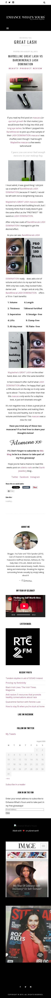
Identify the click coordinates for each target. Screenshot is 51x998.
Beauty (14, 68)
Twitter (15, 477)
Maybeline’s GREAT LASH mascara (22, 202)
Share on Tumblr (26, 487)
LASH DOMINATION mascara (25, 135)
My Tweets (11, 734)
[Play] (9, 614)
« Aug (8, 778)
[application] (25, 606)
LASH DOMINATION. (23, 216)
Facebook (24, 477)
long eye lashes (14, 128)
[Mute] (38, 614)
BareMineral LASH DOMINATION (22, 292)
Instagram (35, 477)
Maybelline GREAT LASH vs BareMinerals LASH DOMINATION (25, 60)
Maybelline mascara (19, 142)
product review (31, 68)
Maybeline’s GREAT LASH (19, 372)
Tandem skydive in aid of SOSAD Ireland (24, 678)
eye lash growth (15, 121)
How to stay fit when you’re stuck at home (25, 706)
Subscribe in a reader (15, 784)
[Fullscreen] (42, 614)
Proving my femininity (16, 682)
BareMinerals (13, 131)
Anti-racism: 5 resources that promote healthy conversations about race (23, 696)
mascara (37, 117)
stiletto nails (26, 467)
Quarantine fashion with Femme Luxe (23, 701)
